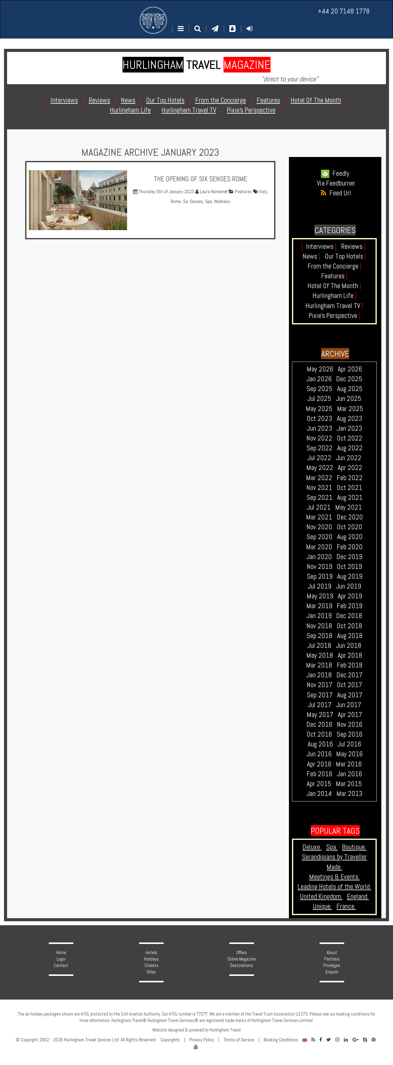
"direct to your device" (289, 79)
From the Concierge (334, 266)
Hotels (151, 952)
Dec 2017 (349, 675)
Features (243, 192)
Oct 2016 (319, 734)
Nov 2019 (319, 566)
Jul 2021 (319, 507)
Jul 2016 (349, 744)
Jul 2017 (319, 704)
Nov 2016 (349, 724)
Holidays (151, 959)
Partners (332, 959)
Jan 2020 (319, 556)
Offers (241, 952)
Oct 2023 (319, 418)
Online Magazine (242, 959)
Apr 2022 (350, 467)
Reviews (353, 246)
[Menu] (181, 28)
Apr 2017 (350, 714)
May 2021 (348, 507)
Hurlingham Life (334, 295)
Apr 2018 (350, 655)
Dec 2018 (349, 615)
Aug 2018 (350, 635)
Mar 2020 (319, 546)
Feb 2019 (349, 605)
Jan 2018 (319, 675)
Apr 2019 (350, 596)
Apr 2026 (350, 369)
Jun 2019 (348, 586)
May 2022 (319, 467)
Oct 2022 (349, 438)
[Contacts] (232, 28)
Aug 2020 (350, 536)
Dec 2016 (319, 724)
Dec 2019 (349, 556)
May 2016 (349, 754)
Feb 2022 (350, 477)
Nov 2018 (319, 625)
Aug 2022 (350, 448)
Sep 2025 (319, 388)
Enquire (331, 972)
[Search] (197, 28)
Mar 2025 (350, 408)
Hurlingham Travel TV (334, 305)
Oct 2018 (349, 625)
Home (61, 952)
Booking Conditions (281, 1040)
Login (61, 959)
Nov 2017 (319, 684)
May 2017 (320, 714)
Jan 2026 (319, 378)
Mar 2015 (349, 783)
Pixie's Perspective (334, 315)
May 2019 (320, 596)
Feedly (339, 173)
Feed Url (338, 193)
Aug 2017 (349, 695)
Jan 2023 (349, 428)
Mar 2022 (319, 477)
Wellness (222, 201)
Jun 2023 (319, 428)
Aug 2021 (350, 497)
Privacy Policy (201, 1040)
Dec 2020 (350, 517)
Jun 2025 (348, 398)
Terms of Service (239, 1040)
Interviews (321, 246)
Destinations (241, 965)
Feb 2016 (319, 773)
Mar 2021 (319, 517)
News (311, 256)
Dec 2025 (349, 378)
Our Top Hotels (345, 256)
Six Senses (193, 201)
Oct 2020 (349, 527)
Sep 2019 (320, 576)
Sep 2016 (349, 734)
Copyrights (170, 1040)
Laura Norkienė (213, 192)
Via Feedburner (336, 183)
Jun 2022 (348, 457)
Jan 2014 (319, 793)
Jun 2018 (348, 645)
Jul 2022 (319, 457)
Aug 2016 (320, 744)
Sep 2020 (319, 536)
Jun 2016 (319, 754)
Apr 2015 (319, 783)
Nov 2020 (319, 527)
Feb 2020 (350, 546)
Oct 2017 (349, 684)
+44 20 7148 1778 (344, 11)
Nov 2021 (319, 487)
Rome (176, 201)
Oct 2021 (349, 487)
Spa (208, 201)
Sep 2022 (319, 448)
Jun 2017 (348, 704)
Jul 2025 (319, 398)
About (332, 952)
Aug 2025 (350, 388)
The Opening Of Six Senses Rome (200, 178)
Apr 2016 (319, 764)
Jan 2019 (319, 615)
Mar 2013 (350, 793)
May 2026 (320, 369)
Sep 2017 (320, 695)
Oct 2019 (349, 566)
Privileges (331, 965)
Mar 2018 (319, 665)
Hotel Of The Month (334, 285)
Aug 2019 (349, 576)
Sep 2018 (319, 635)
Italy (263, 192)
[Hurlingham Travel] (153, 20)
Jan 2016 (349, 773)
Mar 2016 (349, 764)
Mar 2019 (319, 605)
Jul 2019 (319, 586)
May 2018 (319, 655)
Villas (151, 972)
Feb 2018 (350, 665)
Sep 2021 (319, 497)
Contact (61, 965)
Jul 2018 (319, 645)
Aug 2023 (349, 418)
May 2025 (319, 408)
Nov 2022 (319, 438)
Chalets (151, 965)
